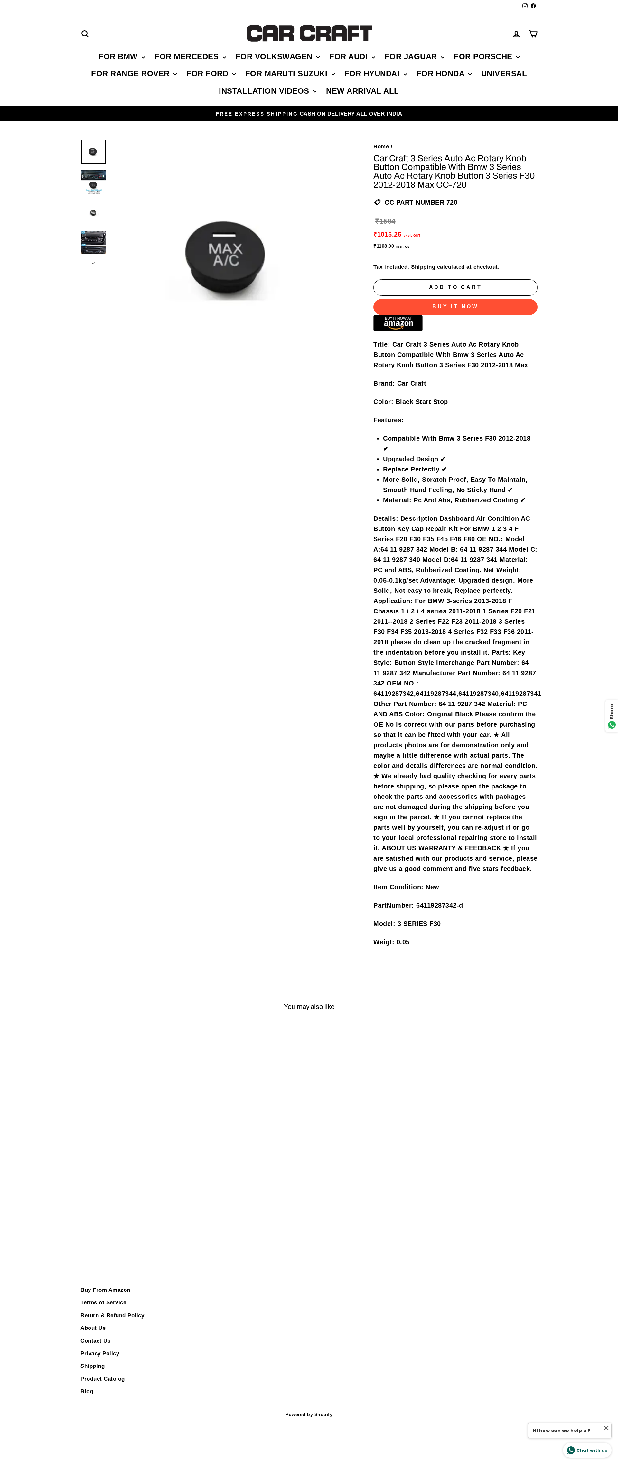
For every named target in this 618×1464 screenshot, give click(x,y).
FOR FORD (208, 73)
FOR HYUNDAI (373, 73)
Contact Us (95, 1341)
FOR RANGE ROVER (131, 73)
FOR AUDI (349, 56)
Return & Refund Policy (112, 1315)
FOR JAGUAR (412, 56)
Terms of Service (103, 1303)
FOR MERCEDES (187, 56)
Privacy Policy (99, 1353)
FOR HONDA (442, 73)
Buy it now (455, 306)
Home (381, 147)
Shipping (423, 267)
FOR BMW (119, 56)
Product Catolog (102, 1379)
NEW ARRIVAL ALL (362, 91)
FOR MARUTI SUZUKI (287, 73)
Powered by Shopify (309, 1414)
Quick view (135, 1127)
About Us (93, 1328)
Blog (86, 1391)
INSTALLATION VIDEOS (265, 91)
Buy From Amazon (105, 1290)
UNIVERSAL (504, 73)
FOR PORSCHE (484, 56)
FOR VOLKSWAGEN (275, 56)
